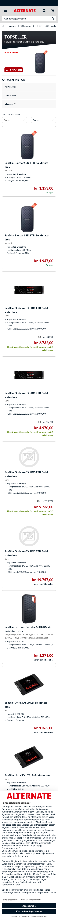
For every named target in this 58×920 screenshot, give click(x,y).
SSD (41, 26)
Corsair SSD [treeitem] (10, 95)
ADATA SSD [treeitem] (10, 87)
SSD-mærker (51, 26)
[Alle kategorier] (5, 10)
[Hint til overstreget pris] (39, 337)
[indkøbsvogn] (53, 10)
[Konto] (44, 10)
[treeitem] (29, 104)
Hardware (12, 26)
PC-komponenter (28, 26)
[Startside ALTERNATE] (24, 10)
